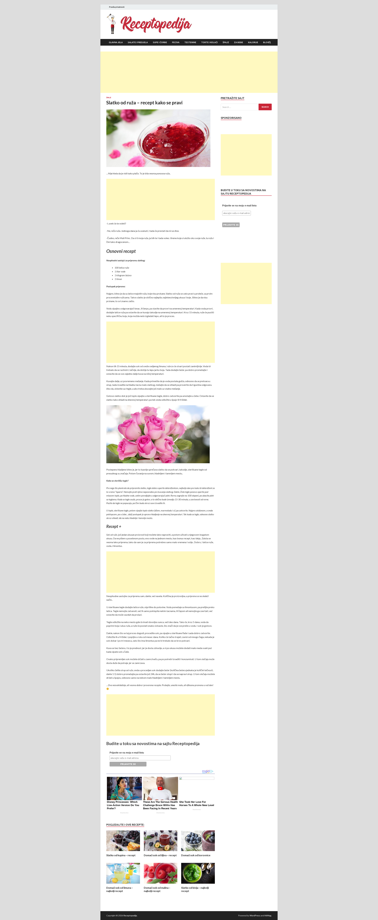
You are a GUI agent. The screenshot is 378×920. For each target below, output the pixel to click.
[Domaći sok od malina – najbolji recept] (160, 884)
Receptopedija (130, 915)
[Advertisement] (189, 72)
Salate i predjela (138, 42)
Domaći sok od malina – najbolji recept (157, 889)
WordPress (255, 915)
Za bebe (238, 42)
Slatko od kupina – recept (121, 855)
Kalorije (253, 42)
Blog (266, 42)
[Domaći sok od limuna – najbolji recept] (123, 884)
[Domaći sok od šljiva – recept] (160, 851)
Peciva (175, 42)
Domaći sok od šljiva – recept (160, 855)
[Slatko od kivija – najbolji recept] (198, 884)
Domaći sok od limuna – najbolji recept (119, 889)
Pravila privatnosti (116, 7)
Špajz (226, 42)
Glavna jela (116, 42)
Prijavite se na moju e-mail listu (127, 752)
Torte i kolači (209, 42)
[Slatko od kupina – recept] (123, 851)
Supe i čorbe (160, 42)
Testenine (190, 42)
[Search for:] (246, 107)
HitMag (267, 915)
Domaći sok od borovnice (195, 855)
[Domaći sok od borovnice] (198, 851)
